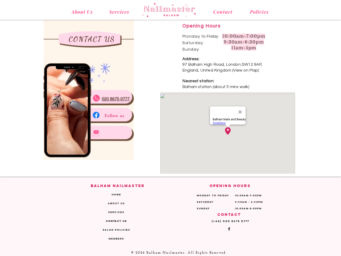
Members (116, 238)
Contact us (116, 221)
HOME (116, 194)
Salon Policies (116, 229)
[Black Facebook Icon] (229, 229)
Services (116, 212)
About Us (116, 203)
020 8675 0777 (116, 98)
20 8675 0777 (237, 221)
